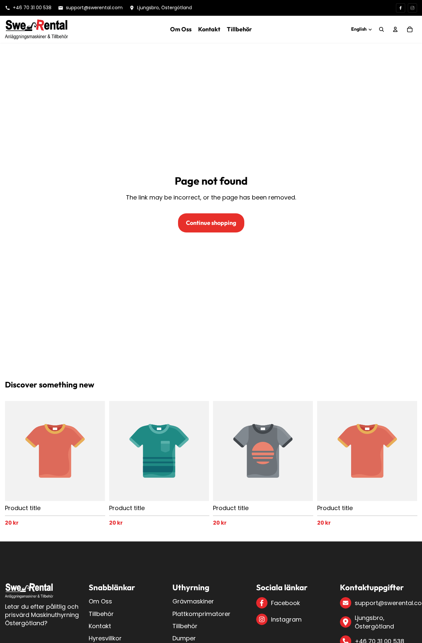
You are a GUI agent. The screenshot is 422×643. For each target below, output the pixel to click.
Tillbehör (101, 614)
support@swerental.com (386, 603)
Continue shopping (211, 223)
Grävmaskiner (193, 601)
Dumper (184, 638)
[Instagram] (412, 8)
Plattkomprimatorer (201, 614)
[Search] (381, 29)
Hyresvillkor (105, 638)
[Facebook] (400, 8)
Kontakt (100, 626)
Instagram (286, 619)
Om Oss (100, 601)
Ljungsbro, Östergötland (374, 622)
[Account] (395, 29)
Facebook (285, 603)
